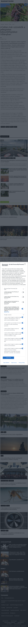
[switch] (23, 292)
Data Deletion (6, 362)
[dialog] (14, 313)
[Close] (25, 264)
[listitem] (14, 289)
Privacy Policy (22, 362)
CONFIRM (8, 357)
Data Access (14, 362)
